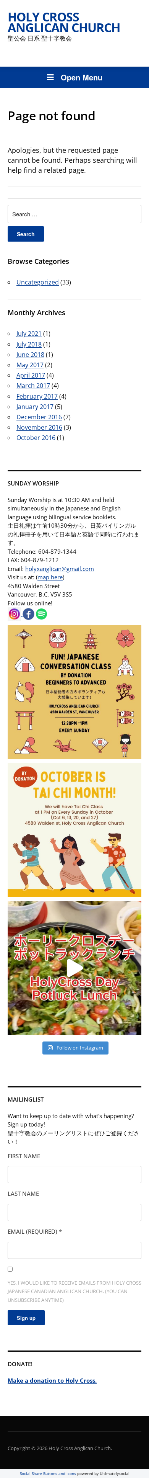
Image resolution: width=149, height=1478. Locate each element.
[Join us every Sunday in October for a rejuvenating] (74, 830)
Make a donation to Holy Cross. (52, 1380)
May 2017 (30, 365)
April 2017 (30, 375)
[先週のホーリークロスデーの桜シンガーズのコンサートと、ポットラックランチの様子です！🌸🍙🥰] (74, 968)
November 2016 (39, 427)
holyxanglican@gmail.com (59, 568)
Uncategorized (37, 282)
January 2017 (34, 406)
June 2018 (30, 354)
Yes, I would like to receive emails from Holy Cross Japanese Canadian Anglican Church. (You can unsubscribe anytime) (74, 1291)
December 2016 (39, 417)
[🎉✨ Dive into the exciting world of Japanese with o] (74, 692)
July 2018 (29, 344)
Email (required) (35, 1231)
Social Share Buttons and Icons (48, 1473)
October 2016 (35, 437)
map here (50, 577)
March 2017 (33, 385)
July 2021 (29, 333)
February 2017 (37, 396)
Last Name (23, 1193)
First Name (24, 1156)
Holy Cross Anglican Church (64, 22)
